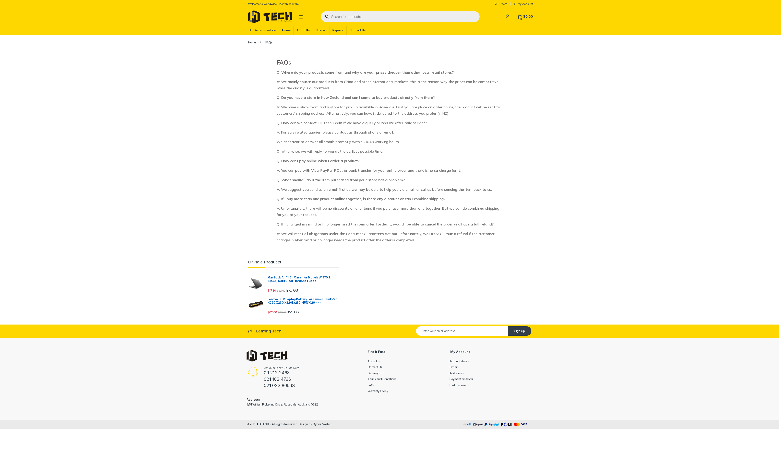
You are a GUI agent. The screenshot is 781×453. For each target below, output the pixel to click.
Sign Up (519, 331)
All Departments (261, 30)
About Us (303, 30)
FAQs (371, 385)
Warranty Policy (378, 391)
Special (321, 30)
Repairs (338, 30)
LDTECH (263, 424)
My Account (525, 3)
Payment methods (461, 379)
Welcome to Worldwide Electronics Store (273, 3)
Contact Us (357, 30)
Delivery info (376, 373)
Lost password (459, 385)
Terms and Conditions (382, 379)
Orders (502, 3)
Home (286, 30)
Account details (459, 361)
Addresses (456, 373)
